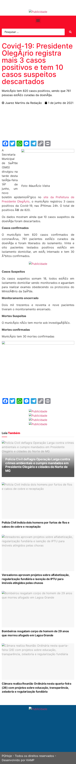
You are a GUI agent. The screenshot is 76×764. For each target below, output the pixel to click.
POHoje (7, 756)
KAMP (30, 760)
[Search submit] (70, 32)
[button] (38, 20)
